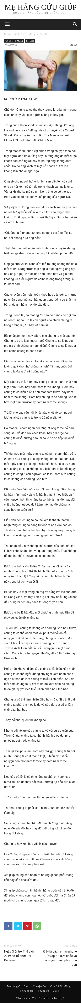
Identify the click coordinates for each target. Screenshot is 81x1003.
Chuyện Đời (39, 986)
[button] (75, 24)
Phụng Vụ (43, 990)
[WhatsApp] (37, 926)
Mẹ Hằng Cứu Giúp (18, 986)
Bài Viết (43, 34)
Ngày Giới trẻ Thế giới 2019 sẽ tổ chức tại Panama (19, 956)
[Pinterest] (27, 926)
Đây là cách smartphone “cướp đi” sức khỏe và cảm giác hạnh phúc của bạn (60, 958)
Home (7, 34)
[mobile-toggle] (7, 24)
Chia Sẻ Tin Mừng (25, 34)
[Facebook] (8, 926)
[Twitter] (18, 926)
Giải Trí (57, 990)
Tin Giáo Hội (27, 990)
